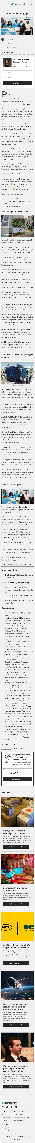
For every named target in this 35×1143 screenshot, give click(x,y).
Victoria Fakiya (9, 39)
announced (26, 314)
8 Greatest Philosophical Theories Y (20, 600)
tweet (7, 280)
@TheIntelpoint (25, 716)
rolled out (4, 392)
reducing (12, 240)
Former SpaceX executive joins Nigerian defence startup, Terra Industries (15, 1069)
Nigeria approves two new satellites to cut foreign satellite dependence (15, 1007)
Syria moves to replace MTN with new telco (22, 564)
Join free (16, 83)
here (6, 616)
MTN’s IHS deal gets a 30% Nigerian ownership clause (22, 174)
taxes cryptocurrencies (17, 472)
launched (4, 345)
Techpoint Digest (12, 48)
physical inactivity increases (18, 587)
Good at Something (23, 595)
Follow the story (14, 847)
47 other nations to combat (21, 475)
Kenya (26, 310)
